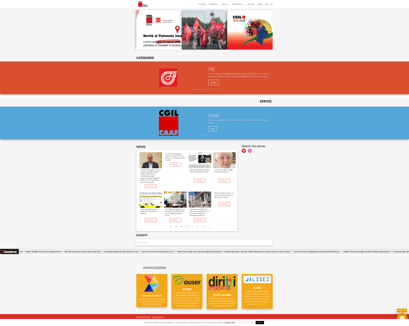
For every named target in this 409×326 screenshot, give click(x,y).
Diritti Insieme (222, 294)
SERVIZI (224, 4)
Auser (186, 289)
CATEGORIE (213, 4)
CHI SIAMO (202, 4)
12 (212, 89)
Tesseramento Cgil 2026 (242, 18)
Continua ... (151, 186)
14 (216, 89)
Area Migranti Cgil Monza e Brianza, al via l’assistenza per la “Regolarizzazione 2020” (175, 212)
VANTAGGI (251, 4)
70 (187, 226)
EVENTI (259, 4)
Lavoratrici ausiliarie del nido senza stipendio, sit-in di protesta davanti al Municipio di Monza (199, 212)
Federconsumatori (151, 296)
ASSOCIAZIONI (237, 4)
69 (182, 226)
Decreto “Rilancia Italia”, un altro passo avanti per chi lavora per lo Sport (224, 195)
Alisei (257, 288)
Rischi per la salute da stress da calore (197, 15)
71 (192, 226)
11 (210, 89)
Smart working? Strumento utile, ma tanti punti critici (199, 171)
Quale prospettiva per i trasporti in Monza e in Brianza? (148, 211)
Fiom (213, 70)
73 (203, 226)
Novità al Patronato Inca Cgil (151, 15)
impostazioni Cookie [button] (246, 322)
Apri (213, 83)
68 (176, 226)
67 (171, 226)
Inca (212, 118)
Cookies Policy (229, 322)
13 (214, 89)
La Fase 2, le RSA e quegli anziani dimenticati (223, 171)
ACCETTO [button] (260, 322)
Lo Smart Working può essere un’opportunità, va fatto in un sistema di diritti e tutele (175, 157)
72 (198, 226)
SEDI (266, 4)
